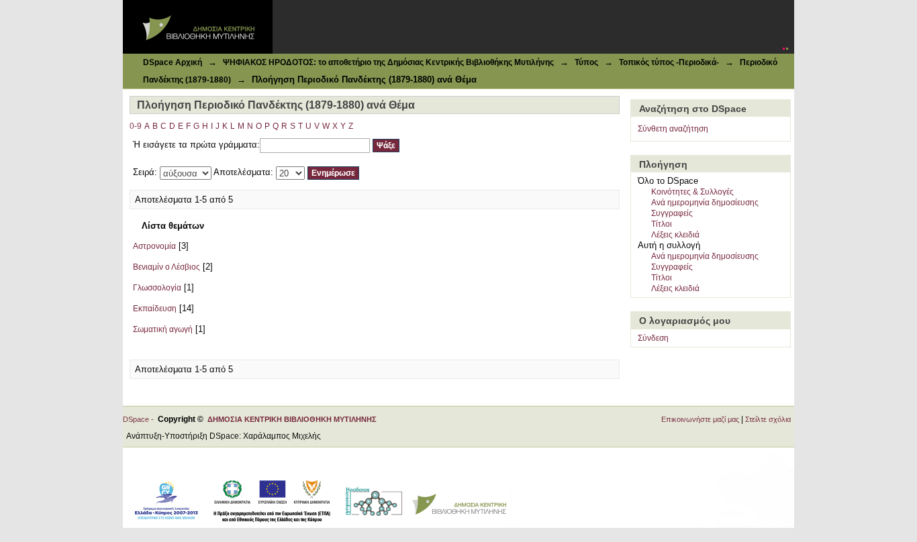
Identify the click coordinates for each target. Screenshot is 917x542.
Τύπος (586, 62)
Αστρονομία (154, 246)
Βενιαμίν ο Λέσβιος (166, 267)
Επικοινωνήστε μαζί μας (700, 419)
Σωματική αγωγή (163, 329)
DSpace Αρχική (172, 62)
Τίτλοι (661, 224)
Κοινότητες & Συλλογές (692, 192)
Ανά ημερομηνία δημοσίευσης (705, 202)
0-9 (136, 126)
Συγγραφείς (672, 213)
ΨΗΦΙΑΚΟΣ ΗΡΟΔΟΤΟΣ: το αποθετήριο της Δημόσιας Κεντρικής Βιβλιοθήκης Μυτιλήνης (388, 62)
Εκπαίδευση (155, 308)
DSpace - (140, 419)
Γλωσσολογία (157, 287)
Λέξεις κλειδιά (675, 234)
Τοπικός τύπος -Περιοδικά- (669, 62)
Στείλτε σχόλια (768, 419)
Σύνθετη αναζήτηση (673, 128)
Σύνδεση (653, 338)
